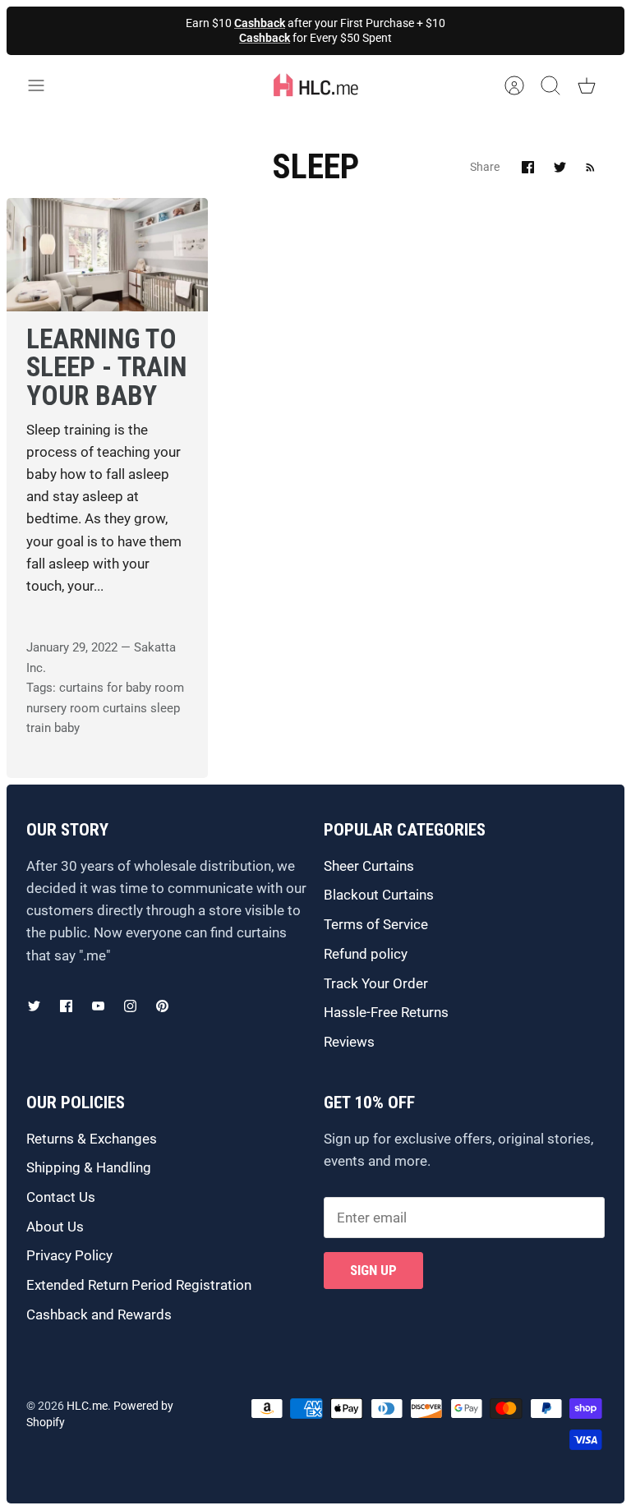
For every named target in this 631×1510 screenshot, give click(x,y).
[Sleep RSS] (590, 167)
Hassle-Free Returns (386, 1012)
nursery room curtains (86, 708)
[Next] (447, 30)
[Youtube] (98, 1006)
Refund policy (366, 954)
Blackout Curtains (379, 894)
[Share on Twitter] (560, 167)
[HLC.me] (315, 85)
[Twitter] (34, 1006)
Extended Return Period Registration (138, 1285)
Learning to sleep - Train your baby (106, 367)
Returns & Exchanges (91, 1138)
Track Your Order (376, 983)
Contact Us (60, 1197)
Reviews (349, 1042)
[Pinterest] (162, 1006)
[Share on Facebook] (528, 167)
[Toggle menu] (44, 85)
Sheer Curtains (369, 866)
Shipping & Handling (88, 1167)
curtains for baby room (121, 687)
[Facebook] (66, 1006)
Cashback (259, 23)
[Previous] (183, 30)
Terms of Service (376, 924)
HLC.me (87, 1405)
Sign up (373, 1270)
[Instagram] (130, 1006)
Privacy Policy (69, 1255)
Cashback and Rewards (99, 1314)
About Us (55, 1226)
